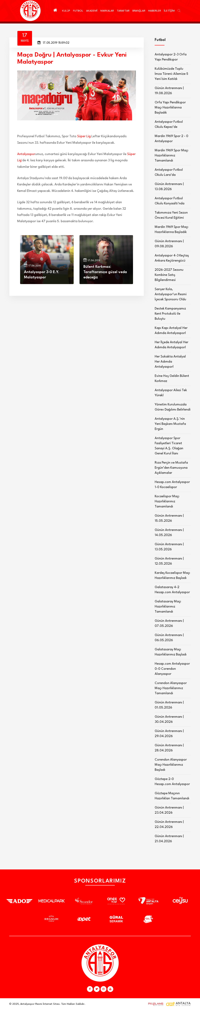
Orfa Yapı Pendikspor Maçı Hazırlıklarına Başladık (170, 107)
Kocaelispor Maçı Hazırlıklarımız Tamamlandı (167, 501)
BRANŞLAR (138, 10)
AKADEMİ (91, 10)
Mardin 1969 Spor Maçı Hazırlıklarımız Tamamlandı (171, 155)
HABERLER (154, 10)
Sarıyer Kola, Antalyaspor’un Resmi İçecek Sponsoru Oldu (171, 294)
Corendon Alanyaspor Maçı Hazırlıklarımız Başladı (171, 765)
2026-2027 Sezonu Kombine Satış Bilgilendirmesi (169, 275)
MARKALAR (107, 10)
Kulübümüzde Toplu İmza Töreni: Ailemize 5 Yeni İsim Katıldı (171, 74)
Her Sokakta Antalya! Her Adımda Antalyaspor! (170, 361)
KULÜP (66, 10)
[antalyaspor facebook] (90, 989)
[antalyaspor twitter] (97, 989)
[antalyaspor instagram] (103, 989)
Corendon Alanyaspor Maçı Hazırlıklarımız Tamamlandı (171, 688)
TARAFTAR (123, 10)
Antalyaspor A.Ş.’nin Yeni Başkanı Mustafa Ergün (170, 424)
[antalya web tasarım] (155, 1004)
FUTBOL (78, 10)
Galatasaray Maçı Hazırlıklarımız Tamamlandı (168, 606)
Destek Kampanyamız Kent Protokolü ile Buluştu (170, 313)
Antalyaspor (26, 154)
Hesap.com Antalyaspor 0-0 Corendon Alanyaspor (172, 669)
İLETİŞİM (169, 10)
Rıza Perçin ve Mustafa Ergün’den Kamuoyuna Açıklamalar (171, 468)
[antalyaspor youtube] (110, 989)
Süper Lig (84, 136)
